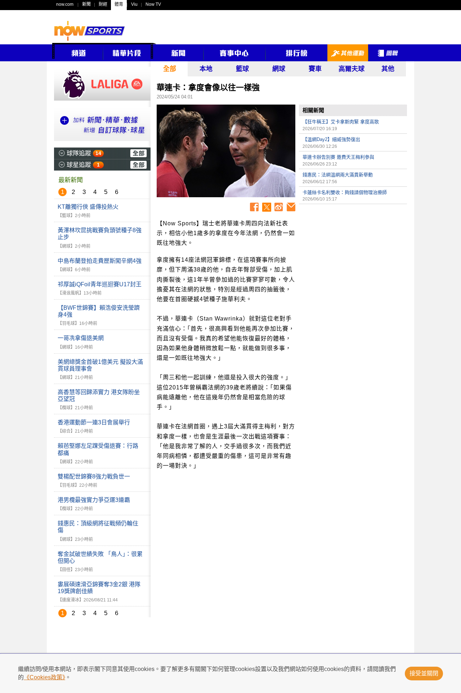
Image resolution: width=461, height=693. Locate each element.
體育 (119, 4)
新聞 (86, 4)
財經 (103, 4)
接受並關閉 (423, 673)
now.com (64, 4)
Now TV (153, 4)
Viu (134, 4)
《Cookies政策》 (44, 677)
